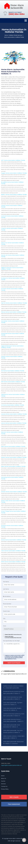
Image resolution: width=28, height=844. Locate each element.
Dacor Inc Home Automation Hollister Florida (12, 243)
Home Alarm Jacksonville (16, 838)
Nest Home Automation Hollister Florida (13, 446)
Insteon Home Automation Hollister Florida (12, 357)
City (4, 618)
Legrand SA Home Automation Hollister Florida (13, 395)
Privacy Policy (4, 789)
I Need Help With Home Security (13, 634)
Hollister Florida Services (15, 35)
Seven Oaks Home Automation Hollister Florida (13, 501)
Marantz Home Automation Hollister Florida (12, 433)
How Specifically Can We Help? (11, 641)
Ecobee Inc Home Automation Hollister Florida (13, 279)
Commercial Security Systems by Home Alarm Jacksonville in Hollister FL (13, 714)
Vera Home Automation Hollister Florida (13, 551)
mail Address (7, 596)
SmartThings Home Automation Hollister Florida (13, 512)
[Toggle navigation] (25, 20)
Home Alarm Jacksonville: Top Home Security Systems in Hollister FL (13, 731)
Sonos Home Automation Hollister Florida (13, 540)
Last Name (6, 589)
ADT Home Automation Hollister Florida (13, 160)
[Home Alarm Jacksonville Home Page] (14, 5)
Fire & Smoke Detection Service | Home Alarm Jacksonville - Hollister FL (13, 720)
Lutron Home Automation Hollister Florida (13, 423)
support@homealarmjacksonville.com (15, 674)
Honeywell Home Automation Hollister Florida (12, 334)
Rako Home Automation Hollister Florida (13, 466)
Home (6, 35)
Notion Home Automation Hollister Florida (13, 457)
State (4, 626)
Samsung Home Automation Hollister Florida (12, 478)
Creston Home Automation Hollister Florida (12, 229)
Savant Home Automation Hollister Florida (14, 492)
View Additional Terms (10, 659)
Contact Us (4, 786)
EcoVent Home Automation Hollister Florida (12, 289)
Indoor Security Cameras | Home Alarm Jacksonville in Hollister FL (13, 737)
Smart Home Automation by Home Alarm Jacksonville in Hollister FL (12, 698)
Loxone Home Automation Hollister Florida (14, 414)
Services (3, 784)
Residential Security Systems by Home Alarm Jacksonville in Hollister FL (13, 692)
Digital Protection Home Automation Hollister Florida (12, 268)
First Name (6, 581)
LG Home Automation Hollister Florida (12, 405)
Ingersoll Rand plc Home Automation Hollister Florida (12, 346)
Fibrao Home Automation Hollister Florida (13, 312)
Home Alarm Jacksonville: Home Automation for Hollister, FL (11, 726)
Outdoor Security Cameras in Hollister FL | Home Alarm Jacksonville (13, 687)
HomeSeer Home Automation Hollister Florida (12, 321)
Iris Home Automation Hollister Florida (12, 371)
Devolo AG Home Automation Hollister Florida (12, 256)
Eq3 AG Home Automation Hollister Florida (14, 303)
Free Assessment (14, 804)
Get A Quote (14, 797)
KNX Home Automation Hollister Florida (13, 382)
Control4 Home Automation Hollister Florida (12, 216)
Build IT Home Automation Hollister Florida (14, 194)
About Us (3, 778)
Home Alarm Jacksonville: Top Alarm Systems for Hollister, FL (12, 703)
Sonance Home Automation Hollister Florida (12, 526)
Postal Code (6, 611)
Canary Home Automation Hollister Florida (11, 206)
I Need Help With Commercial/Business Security (13, 637)
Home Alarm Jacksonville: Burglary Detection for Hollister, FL (12, 709)
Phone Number (7, 604)
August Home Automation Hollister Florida (14, 173)
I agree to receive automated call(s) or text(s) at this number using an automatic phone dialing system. (14, 657)
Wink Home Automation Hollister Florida (13, 562)
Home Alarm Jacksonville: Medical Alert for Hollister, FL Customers (13, 742)
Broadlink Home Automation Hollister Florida (12, 183)
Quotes (3, 781)
